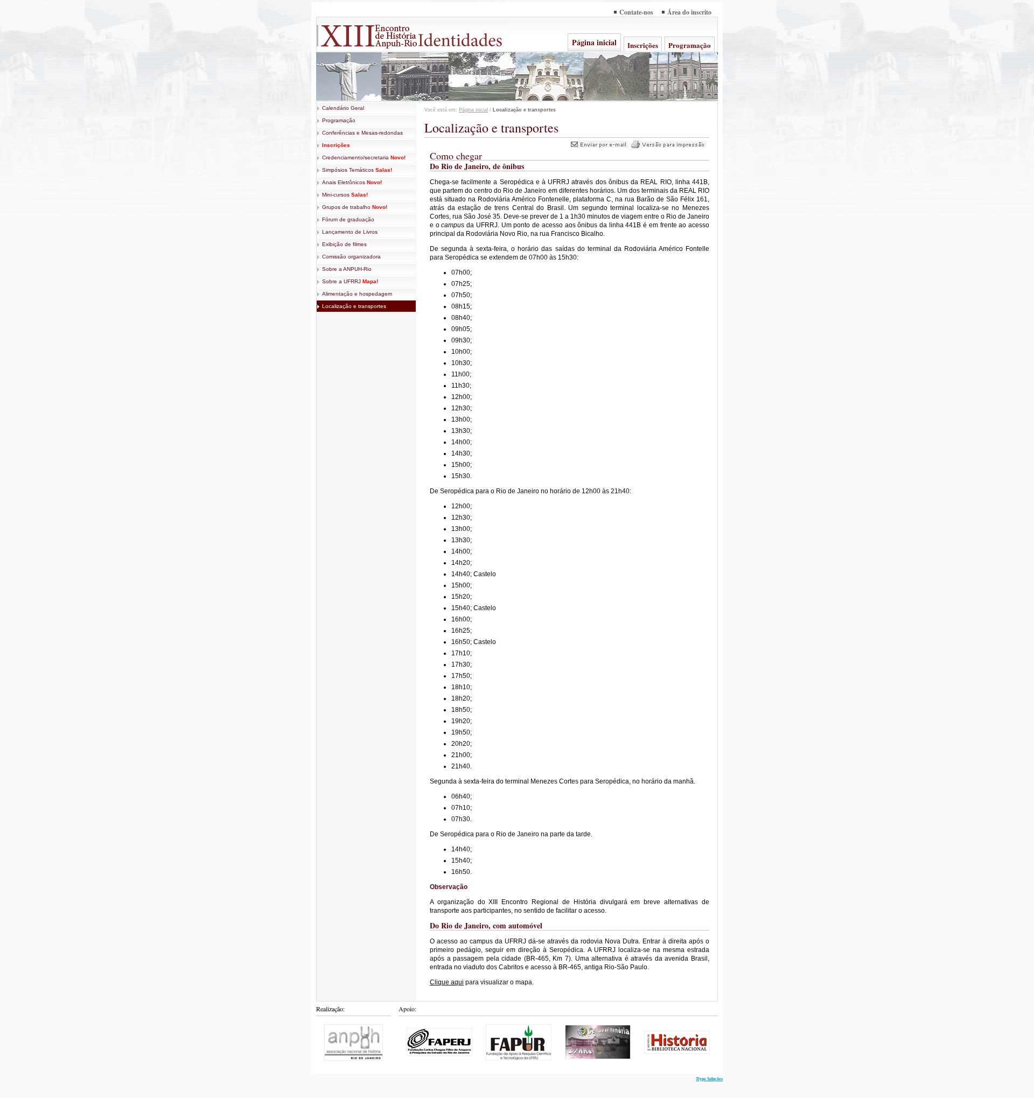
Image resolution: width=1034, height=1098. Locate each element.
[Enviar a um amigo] (599, 146)
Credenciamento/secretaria (364, 157)
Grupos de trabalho (354, 207)
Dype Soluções (709, 1078)
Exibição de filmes (344, 244)
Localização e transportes (354, 306)
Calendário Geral (343, 108)
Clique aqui (447, 982)
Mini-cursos (345, 195)
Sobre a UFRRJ (350, 281)
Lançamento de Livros (350, 232)
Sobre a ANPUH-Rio (347, 269)
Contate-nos (636, 12)
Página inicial (594, 42)
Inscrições (642, 45)
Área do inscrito (689, 12)
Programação (689, 45)
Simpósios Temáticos (357, 170)
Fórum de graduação (348, 219)
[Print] (669, 146)
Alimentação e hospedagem (357, 294)
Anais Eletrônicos (352, 182)
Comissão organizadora (351, 257)
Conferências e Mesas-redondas (362, 133)
